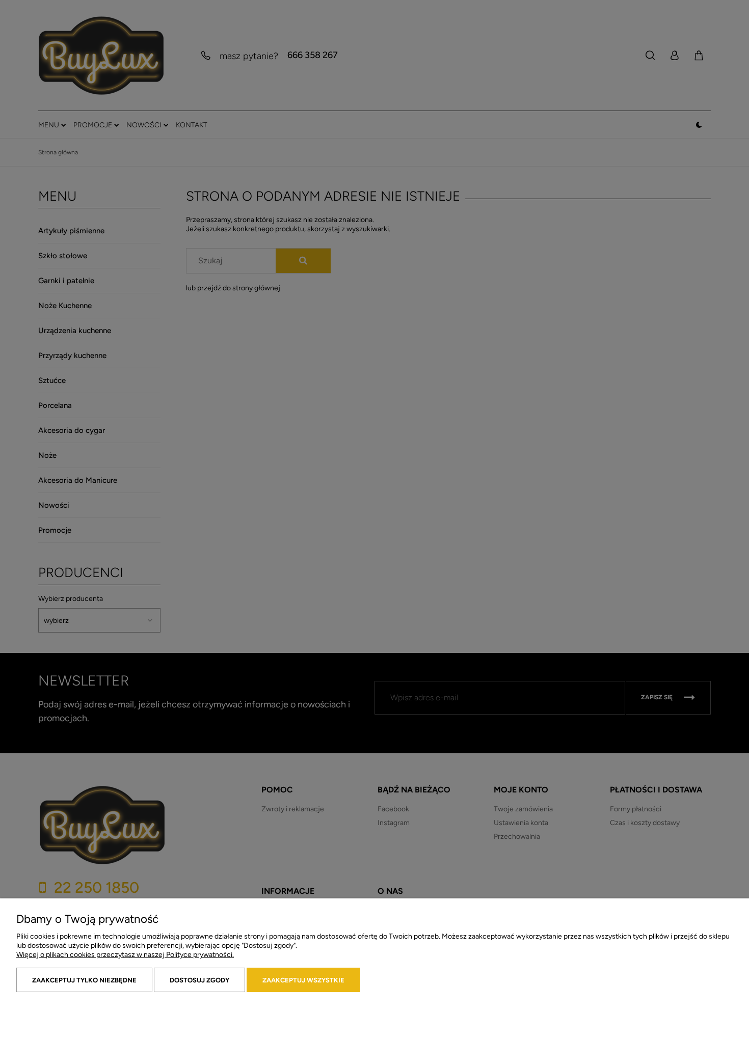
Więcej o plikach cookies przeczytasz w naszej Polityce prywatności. (125, 954)
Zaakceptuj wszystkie (303, 980)
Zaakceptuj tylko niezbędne (84, 980)
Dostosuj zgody (199, 980)
